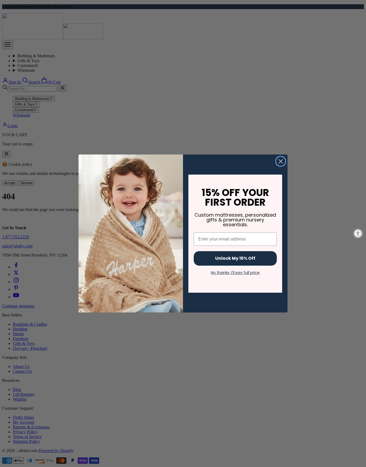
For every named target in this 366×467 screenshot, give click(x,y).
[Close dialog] (280, 161)
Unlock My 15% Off (235, 258)
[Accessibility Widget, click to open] (358, 233)
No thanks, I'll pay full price (235, 272)
